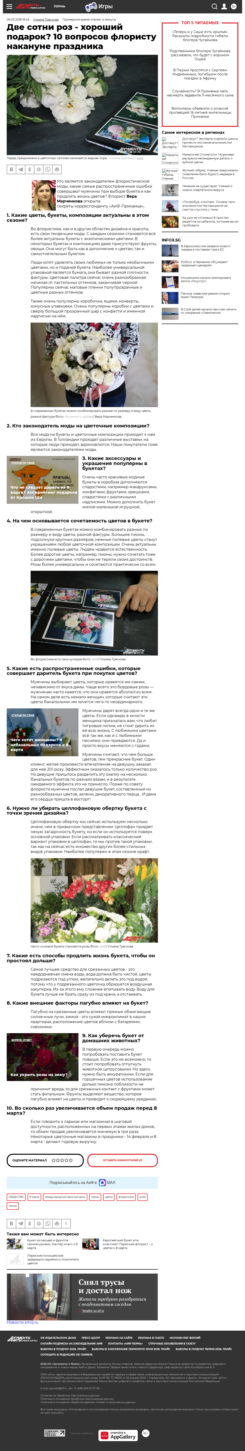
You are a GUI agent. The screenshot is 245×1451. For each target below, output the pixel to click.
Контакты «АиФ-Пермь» (125, 1343)
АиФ (140, 158)
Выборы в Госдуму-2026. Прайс (63, 1349)
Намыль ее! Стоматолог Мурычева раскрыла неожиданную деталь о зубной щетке (208, 158)
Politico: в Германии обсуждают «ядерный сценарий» (204, 263)
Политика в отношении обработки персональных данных (77, 1399)
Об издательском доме (58, 1337)
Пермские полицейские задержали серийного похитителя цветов (53, 1259)
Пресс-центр (91, 1337)
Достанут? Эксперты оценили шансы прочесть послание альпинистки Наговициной (210, 142)
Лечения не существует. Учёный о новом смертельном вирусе (207, 188)
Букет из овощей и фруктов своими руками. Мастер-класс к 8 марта (52, 1244)
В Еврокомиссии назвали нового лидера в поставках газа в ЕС (205, 248)
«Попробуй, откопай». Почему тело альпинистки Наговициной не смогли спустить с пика (208, 205)
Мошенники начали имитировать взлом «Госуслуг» (206, 279)
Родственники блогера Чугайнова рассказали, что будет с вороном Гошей (200, 55)
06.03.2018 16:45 (18, 19)
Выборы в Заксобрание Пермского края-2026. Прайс (131, 1349)
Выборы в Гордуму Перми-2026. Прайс (204, 1349)
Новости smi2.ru (23, 1322)
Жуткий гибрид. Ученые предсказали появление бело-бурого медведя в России (210, 174)
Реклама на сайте (119, 1337)
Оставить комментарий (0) (122, 1160)
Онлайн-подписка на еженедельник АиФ (71, 1343)
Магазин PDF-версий (185, 1337)
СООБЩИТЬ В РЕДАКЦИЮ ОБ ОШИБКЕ (66, 1354)
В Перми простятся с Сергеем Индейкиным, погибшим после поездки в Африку (200, 74)
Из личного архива (79, 416)
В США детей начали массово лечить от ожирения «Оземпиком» (208, 311)
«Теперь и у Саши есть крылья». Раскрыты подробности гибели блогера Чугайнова (200, 36)
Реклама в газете (151, 1337)
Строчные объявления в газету (172, 1343)
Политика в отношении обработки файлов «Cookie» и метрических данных (87, 1402)
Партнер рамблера (81, 1433)
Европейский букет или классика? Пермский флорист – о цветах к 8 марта (128, 1244)
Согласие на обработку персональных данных (70, 1395)
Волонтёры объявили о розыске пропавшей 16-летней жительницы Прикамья (200, 112)
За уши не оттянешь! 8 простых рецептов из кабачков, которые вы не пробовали (210, 221)
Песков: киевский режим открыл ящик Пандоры (205, 295)
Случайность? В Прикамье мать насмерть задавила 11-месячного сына (200, 93)
